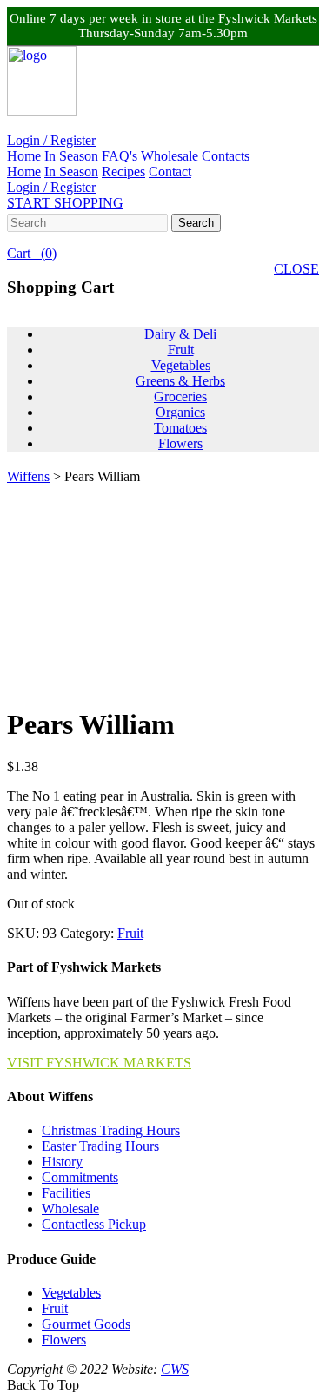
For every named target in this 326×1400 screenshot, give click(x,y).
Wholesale (169, 156)
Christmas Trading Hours (111, 1130)
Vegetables (180, 365)
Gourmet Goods (86, 1324)
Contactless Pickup (94, 1224)
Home (24, 156)
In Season (71, 156)
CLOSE (296, 268)
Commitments (80, 1177)
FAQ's (119, 156)
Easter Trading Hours (100, 1146)
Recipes (123, 171)
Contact (170, 171)
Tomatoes (180, 427)
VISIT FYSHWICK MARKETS (99, 1062)
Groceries (180, 396)
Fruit (181, 349)
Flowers (180, 443)
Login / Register (51, 140)
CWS (175, 1369)
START (65, 202)
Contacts (225, 156)
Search (196, 222)
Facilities (66, 1192)
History (62, 1161)
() (32, 253)
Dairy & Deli (180, 334)
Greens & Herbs (180, 380)
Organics (180, 412)
